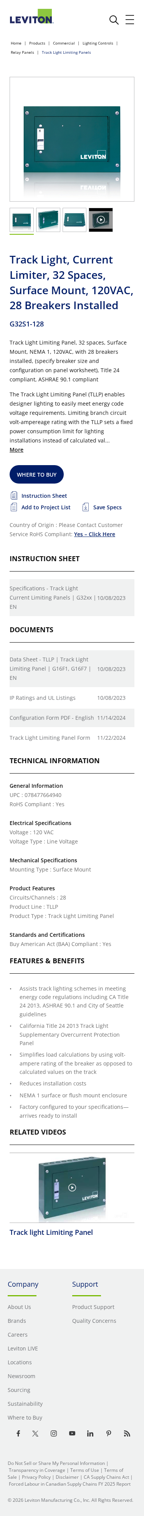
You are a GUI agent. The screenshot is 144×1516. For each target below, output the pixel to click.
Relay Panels (22, 52)
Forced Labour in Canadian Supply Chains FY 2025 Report (70, 1484)
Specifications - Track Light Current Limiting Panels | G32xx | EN (53, 597)
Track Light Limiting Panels (66, 52)
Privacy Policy (36, 1477)
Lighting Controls (98, 43)
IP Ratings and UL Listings (43, 697)
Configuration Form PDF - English (52, 717)
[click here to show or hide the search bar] (114, 20)
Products (37, 43)
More (16, 449)
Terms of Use (84, 1470)
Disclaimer (67, 1477)
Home (16, 43)
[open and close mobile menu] (130, 19)
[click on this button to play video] (101, 220)
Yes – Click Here (94, 534)
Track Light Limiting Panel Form (50, 737)
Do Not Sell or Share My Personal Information (56, 1463)
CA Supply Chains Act (106, 1477)
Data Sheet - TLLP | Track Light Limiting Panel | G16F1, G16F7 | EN (50, 668)
